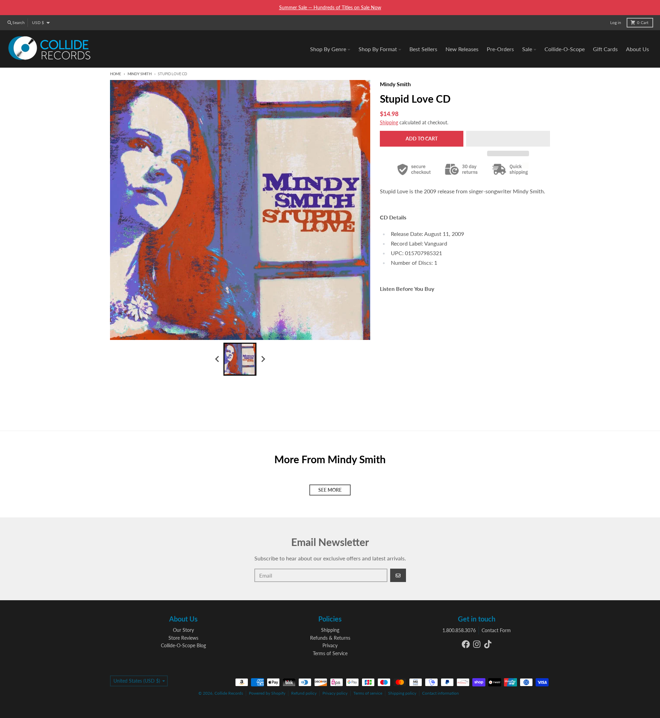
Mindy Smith (140, 73)
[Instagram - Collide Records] (477, 644)
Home (115, 73)
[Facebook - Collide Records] (466, 644)
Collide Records (228, 693)
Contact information (440, 693)
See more (330, 490)
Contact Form (496, 630)
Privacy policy (335, 693)
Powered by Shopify (267, 693)
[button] (508, 139)
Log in (615, 22)
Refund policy (304, 693)
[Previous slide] (217, 359)
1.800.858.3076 (459, 630)
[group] (239, 359)
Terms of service (367, 693)
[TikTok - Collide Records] (488, 644)
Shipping (389, 122)
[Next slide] (262, 359)
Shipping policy (402, 693)
